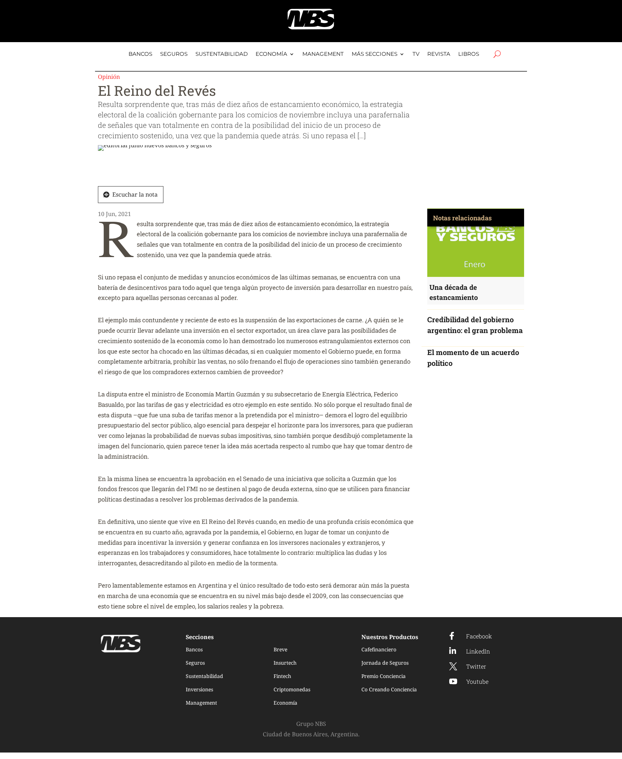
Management (323, 54)
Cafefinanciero (378, 649)
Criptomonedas (292, 689)
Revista (438, 54)
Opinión (109, 77)
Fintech (282, 676)
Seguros (174, 54)
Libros (468, 54)
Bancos (140, 54)
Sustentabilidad (221, 54)
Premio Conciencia (383, 676)
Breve (280, 649)
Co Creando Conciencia (389, 689)
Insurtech (285, 662)
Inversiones (199, 689)
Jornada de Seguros (385, 662)
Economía (271, 54)
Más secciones (374, 54)
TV (416, 54)
